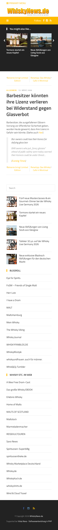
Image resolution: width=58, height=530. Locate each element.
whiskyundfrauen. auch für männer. (24, 359)
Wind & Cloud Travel (16, 493)
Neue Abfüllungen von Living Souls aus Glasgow (41, 52)
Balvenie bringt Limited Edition (17, 79)
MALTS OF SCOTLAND (17, 412)
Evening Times (18, 161)
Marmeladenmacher (17, 426)
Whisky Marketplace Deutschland (23, 463)
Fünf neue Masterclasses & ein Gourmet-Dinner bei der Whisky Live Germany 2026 (35, 201)
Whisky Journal (13, 337)
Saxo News (12, 441)
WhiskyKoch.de (14, 478)
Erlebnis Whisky (14, 397)
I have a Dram (13, 300)
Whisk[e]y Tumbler (15, 367)
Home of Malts (14, 404)
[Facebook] (43, 20)
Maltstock (11, 419)
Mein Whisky (12, 322)
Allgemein (11, 90)
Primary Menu (17, 3)
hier (41, 132)
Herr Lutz (11, 293)
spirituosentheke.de (16, 456)
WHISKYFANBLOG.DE (17, 344)
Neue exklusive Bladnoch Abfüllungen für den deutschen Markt (34, 259)
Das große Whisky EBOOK (19, 389)
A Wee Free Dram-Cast (18, 382)
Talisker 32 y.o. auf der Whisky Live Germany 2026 (34, 242)
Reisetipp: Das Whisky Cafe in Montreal (40, 79)
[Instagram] (46, 20)
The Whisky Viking (15, 330)
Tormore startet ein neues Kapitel (15, 51)
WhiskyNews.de (36, 516)
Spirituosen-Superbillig (17, 449)
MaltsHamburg (14, 315)
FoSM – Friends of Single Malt (21, 285)
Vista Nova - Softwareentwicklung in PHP (35, 521)
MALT (9, 307)
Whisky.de (11, 471)
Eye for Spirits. (13, 278)
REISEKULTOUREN (15, 434)
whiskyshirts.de (14, 486)
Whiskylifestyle (14, 352)
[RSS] (50, 20)
